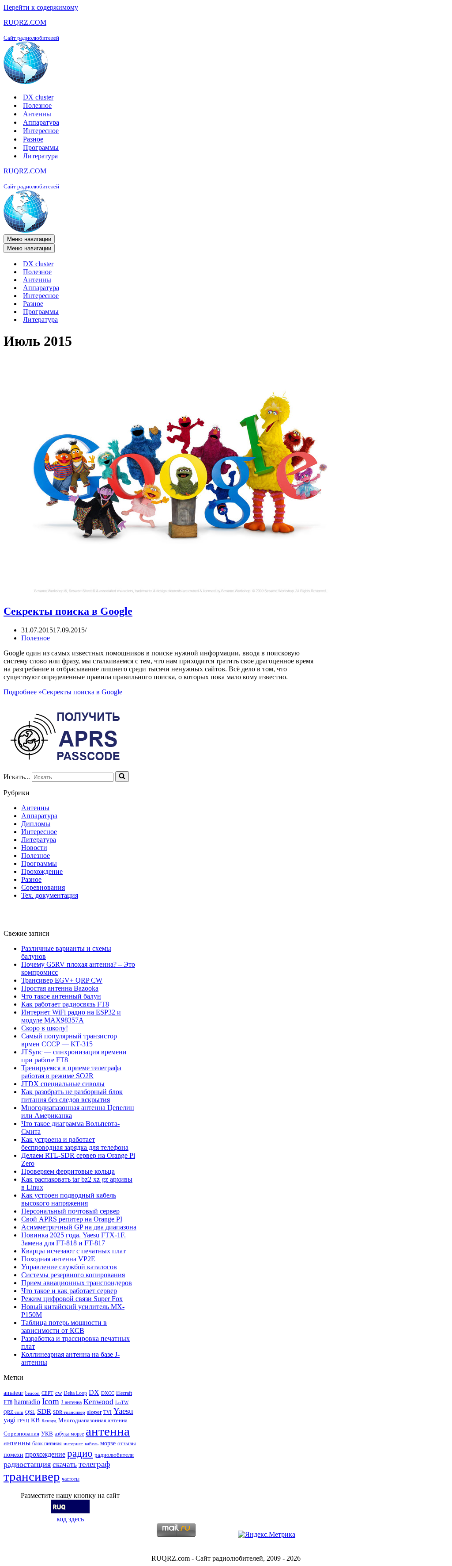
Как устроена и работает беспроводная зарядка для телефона (74, 1143)
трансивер (32, 1476)
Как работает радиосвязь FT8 (65, 1004)
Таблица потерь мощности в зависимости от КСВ (64, 1326)
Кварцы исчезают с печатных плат (73, 1251)
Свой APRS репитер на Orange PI (71, 1219)
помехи (13, 1454)
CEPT (47, 1393)
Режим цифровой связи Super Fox (72, 1298)
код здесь (70, 1519)
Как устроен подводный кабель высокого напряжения (68, 1199)
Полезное (37, 105)
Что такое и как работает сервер (69, 1290)
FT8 (8, 1402)
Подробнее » (63, 692)
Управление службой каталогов (69, 1267)
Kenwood (98, 1402)
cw (58, 1393)
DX (94, 1392)
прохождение (45, 1454)
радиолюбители (114, 1454)
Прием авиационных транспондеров (76, 1282)
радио (80, 1453)
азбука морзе (69, 1434)
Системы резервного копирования (73, 1275)
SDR (44, 1411)
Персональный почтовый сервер (70, 1211)
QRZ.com (13, 1412)
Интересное (41, 130)
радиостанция (27, 1464)
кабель (91, 1443)
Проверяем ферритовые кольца (68, 1171)
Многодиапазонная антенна (93, 1420)
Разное (33, 139)
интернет (73, 1443)
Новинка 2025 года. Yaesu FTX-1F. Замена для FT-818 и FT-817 (73, 1239)
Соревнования (43, 887)
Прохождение (42, 871)
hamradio (27, 1401)
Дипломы (35, 823)
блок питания (47, 1443)
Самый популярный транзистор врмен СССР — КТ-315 (69, 1040)
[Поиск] (122, 776)
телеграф (94, 1464)
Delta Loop (75, 1393)
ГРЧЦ (23, 1420)
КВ (35, 1420)
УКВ (47, 1433)
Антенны (37, 114)
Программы (41, 147)
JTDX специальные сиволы (63, 1083)
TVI (107, 1412)
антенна (108, 1431)
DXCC (107, 1393)
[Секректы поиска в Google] (180, 592)
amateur (13, 1392)
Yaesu (123, 1411)
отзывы (126, 1443)
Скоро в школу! (44, 1028)
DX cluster (38, 97)
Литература (40, 156)
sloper (94, 1412)
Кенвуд (48, 1420)
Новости (34, 847)
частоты (70, 1479)
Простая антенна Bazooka (59, 988)
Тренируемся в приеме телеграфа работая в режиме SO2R (71, 1072)
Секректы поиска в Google (68, 611)
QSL (30, 1412)
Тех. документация (49, 895)
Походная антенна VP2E (58, 1259)
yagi (9, 1420)
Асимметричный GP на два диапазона (78, 1227)
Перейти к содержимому (41, 7)
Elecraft (124, 1393)
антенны (17, 1443)
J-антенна (71, 1402)
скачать (65, 1464)
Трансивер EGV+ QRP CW (61, 980)
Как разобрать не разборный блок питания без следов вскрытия (72, 1095)
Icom (50, 1401)
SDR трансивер (69, 1412)
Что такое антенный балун (61, 996)
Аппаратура (41, 122)
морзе (108, 1443)
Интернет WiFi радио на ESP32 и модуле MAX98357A (71, 1016)
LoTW (121, 1402)
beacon (32, 1393)
